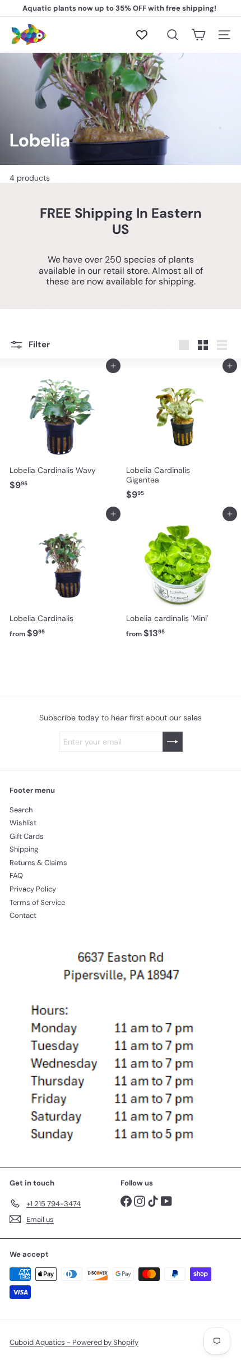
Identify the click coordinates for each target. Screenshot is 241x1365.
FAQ (16, 875)
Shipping (24, 849)
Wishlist (23, 823)
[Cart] (198, 35)
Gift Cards (27, 836)
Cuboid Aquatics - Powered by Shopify (74, 1342)
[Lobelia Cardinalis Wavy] (62, 430)
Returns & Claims (38, 862)
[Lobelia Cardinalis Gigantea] (178, 435)
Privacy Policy (33, 889)
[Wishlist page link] (147, 34)
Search (21, 810)
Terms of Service (37, 902)
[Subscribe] (173, 742)
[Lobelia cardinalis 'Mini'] (178, 578)
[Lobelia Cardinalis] (62, 578)
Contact (23, 915)
